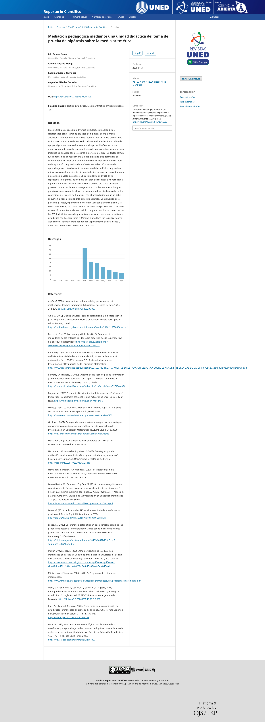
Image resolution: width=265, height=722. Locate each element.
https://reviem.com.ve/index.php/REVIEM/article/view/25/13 (78, 433)
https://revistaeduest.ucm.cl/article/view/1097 (71, 639)
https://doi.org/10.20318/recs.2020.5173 (68, 617)
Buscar (132, 16)
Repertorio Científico (62, 11)
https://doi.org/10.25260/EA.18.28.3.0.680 (79, 599)
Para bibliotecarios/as (190, 106)
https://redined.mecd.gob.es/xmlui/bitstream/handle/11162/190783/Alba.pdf (87, 327)
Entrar (209, 2)
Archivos (61, 27)
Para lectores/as (187, 97)
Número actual (79, 16)
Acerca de (59, 16)
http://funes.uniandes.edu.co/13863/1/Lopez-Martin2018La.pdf (80, 503)
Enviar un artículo (191, 78)
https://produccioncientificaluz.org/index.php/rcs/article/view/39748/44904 (86, 386)
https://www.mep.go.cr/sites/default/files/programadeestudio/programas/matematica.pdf (94, 580)
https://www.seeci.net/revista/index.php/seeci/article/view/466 (80, 415)
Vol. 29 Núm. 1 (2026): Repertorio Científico (87, 27)
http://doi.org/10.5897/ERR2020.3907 (76, 308)
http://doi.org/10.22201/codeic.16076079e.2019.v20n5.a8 (77, 517)
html (151, 53)
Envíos (120, 16)
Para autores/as (187, 101)
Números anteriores (102, 16)
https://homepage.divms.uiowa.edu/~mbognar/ (78, 400)
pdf (138, 53)
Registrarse (197, 2)
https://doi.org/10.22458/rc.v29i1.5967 (72, 96)
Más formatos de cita (144, 128)
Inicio (46, 16)
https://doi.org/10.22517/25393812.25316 (69, 462)
